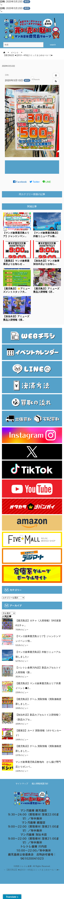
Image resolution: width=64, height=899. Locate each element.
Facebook (21, 182)
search (53, 45)
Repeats (33, 79)
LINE (48, 182)
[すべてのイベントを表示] (56, 75)
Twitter (36, 182)
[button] (56, 81)
